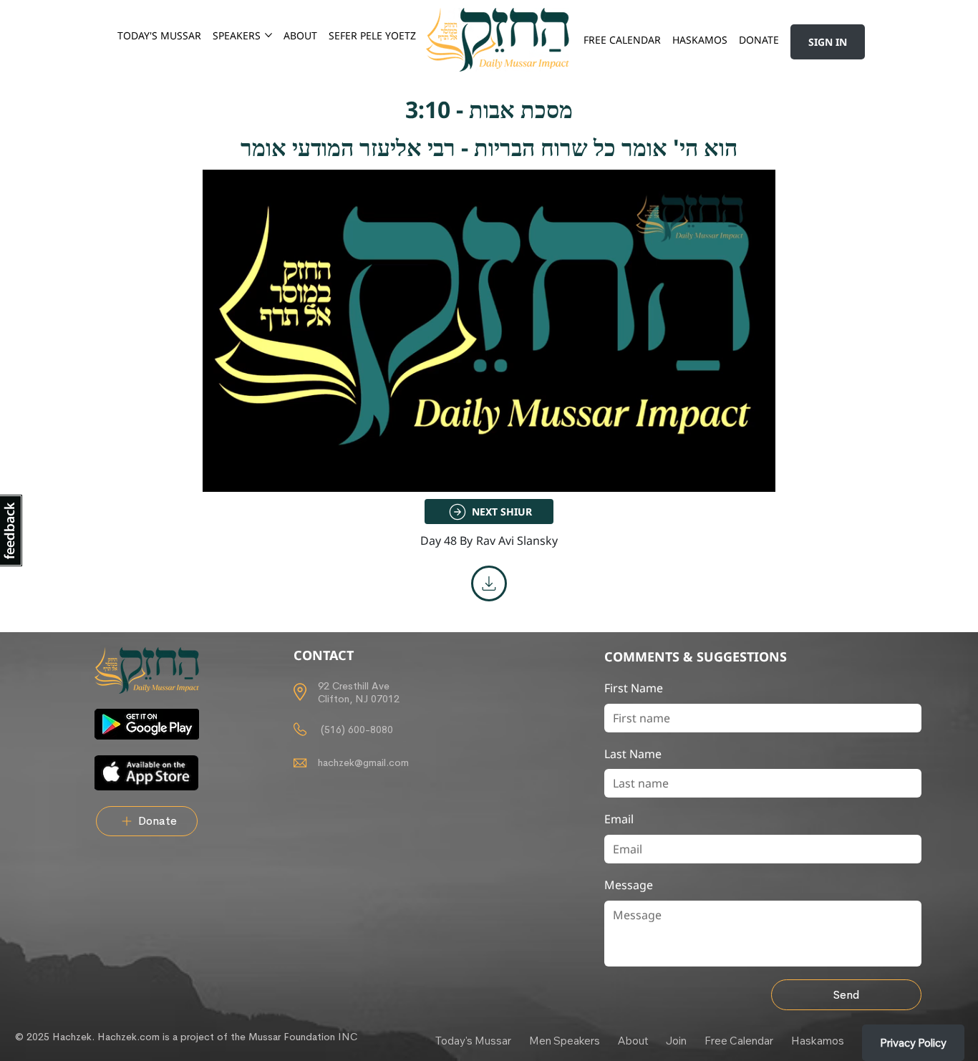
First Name (633, 688)
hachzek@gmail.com (363, 762)
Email (619, 819)
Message (628, 885)
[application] (489, 331)
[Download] (489, 583)
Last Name (633, 754)
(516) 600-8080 (355, 729)
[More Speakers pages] (268, 35)
